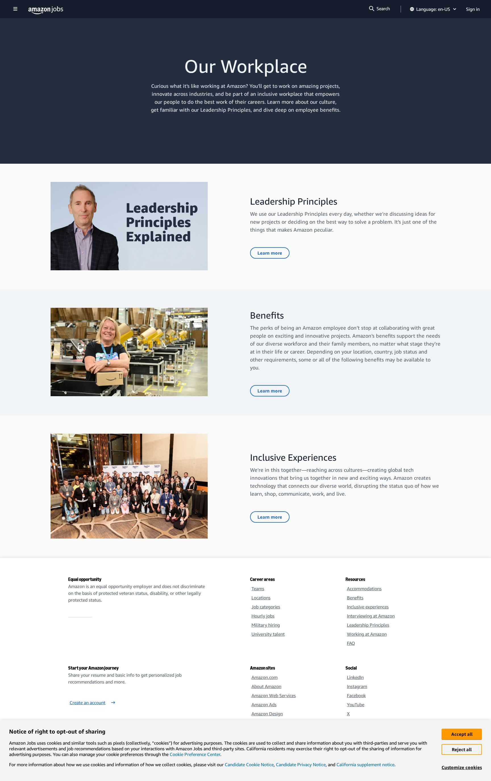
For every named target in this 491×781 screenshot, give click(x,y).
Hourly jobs (262, 616)
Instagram (357, 686)
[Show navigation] (15, 9)
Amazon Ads (263, 704)
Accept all (462, 734)
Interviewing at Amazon (371, 616)
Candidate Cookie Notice (249, 764)
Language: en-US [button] (433, 9)
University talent (268, 634)
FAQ (351, 643)
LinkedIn (355, 677)
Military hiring (265, 625)
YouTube (355, 704)
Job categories (265, 607)
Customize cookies (462, 767)
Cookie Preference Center (195, 754)
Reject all (462, 749)
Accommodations (364, 588)
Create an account (87, 702)
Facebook (356, 695)
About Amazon (266, 686)
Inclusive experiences (368, 607)
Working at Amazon (367, 634)
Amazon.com (264, 677)
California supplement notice (365, 764)
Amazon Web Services (273, 695)
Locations (261, 598)
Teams (257, 588)
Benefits (355, 598)
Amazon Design (267, 713)
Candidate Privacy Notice (301, 764)
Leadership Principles (368, 625)
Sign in (473, 9)
